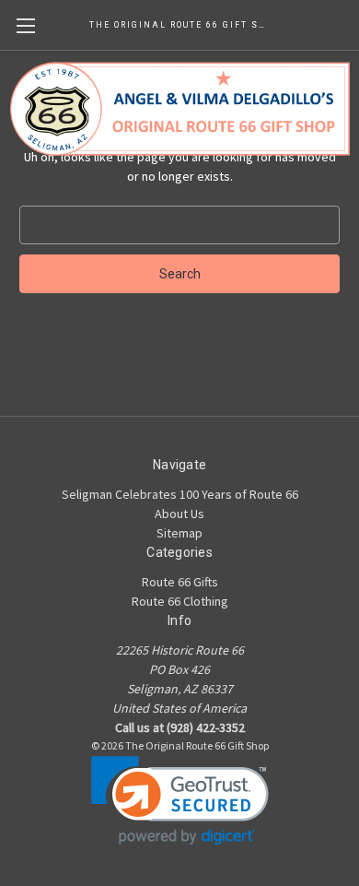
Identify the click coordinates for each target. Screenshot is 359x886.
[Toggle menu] (25, 25)
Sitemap (179, 533)
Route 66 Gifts (180, 581)
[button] (179, 800)
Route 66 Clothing (180, 601)
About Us (179, 513)
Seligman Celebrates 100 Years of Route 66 (180, 494)
